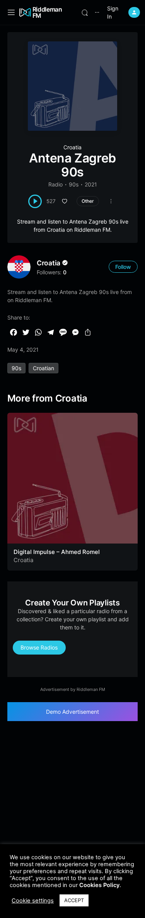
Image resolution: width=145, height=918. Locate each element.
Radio (55, 184)
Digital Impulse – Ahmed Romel (57, 552)
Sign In (112, 12)
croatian (43, 368)
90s (73, 184)
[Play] (35, 201)
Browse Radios (39, 647)
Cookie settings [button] (33, 900)
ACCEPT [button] (74, 900)
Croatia (72, 147)
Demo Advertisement (72, 711)
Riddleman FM (47, 12)
